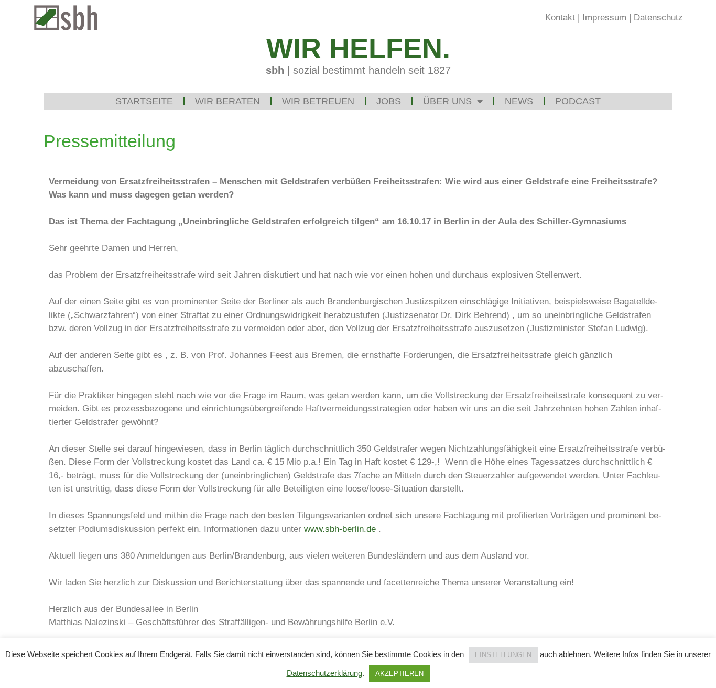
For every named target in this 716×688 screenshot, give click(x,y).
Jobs (388, 101)
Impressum (604, 18)
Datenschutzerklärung (324, 673)
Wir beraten (227, 101)
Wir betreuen (318, 101)
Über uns (447, 101)
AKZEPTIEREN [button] (399, 674)
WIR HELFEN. (358, 48)
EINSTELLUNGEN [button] (503, 655)
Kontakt (560, 18)
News (519, 101)
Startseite (144, 101)
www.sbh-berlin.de (340, 529)
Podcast (578, 101)
